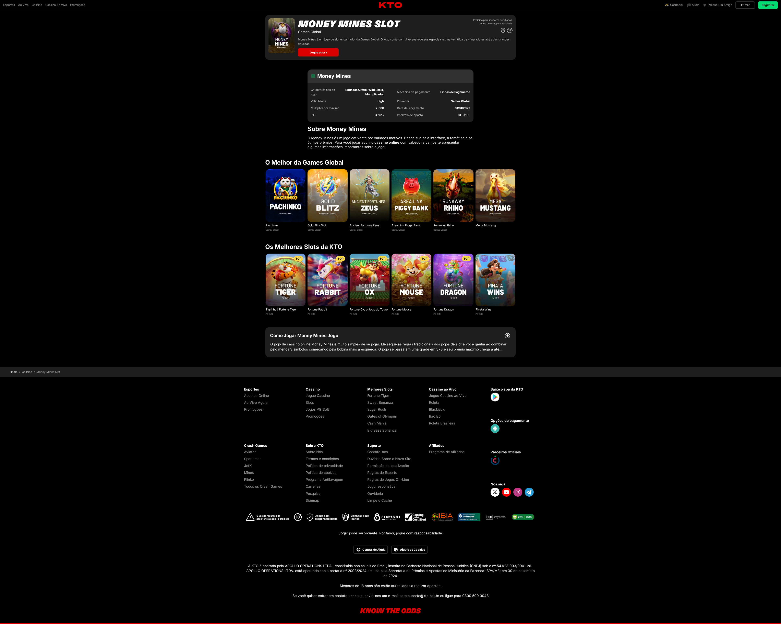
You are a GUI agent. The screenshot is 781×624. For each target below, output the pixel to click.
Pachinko (272, 225)
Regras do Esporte (382, 473)
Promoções (253, 409)
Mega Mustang (486, 225)
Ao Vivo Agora (256, 402)
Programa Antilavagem (324, 479)
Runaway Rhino (443, 225)
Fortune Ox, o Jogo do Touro (369, 309)
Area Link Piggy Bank (406, 225)
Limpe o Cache (379, 500)
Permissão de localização (388, 466)
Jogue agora (318, 52)
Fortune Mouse (401, 309)
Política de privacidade (324, 466)
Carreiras (313, 486)
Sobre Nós (314, 452)
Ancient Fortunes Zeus (364, 225)
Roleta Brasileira (442, 423)
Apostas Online (256, 396)
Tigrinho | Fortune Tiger (281, 309)
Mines (249, 473)
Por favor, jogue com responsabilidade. (411, 533)
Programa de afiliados (447, 452)
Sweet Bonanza (380, 402)
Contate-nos (377, 452)
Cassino (27, 371)
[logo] (390, 5)
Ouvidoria (375, 494)
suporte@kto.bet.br (423, 596)
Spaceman (253, 459)
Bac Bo (435, 416)
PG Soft (269, 314)
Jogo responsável (381, 486)
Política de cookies (321, 473)
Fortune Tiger (378, 396)
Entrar (745, 5)
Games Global (272, 230)
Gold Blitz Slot (317, 225)
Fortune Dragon (443, 309)
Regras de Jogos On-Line (388, 479)
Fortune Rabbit (317, 309)
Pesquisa (313, 494)
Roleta (434, 402)
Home (13, 371)
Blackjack (437, 409)
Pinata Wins (483, 309)
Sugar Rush (376, 409)
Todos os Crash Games (263, 486)
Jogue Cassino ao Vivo (448, 396)
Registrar (768, 5)
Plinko (249, 479)
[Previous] (265, 201)
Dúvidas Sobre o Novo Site (389, 459)
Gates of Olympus (382, 416)
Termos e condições (322, 459)
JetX (248, 466)
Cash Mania (377, 423)
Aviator (250, 452)
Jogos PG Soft (317, 409)
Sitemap (312, 500)
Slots (310, 402)
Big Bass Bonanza (382, 430)
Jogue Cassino (318, 396)
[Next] (516, 201)
